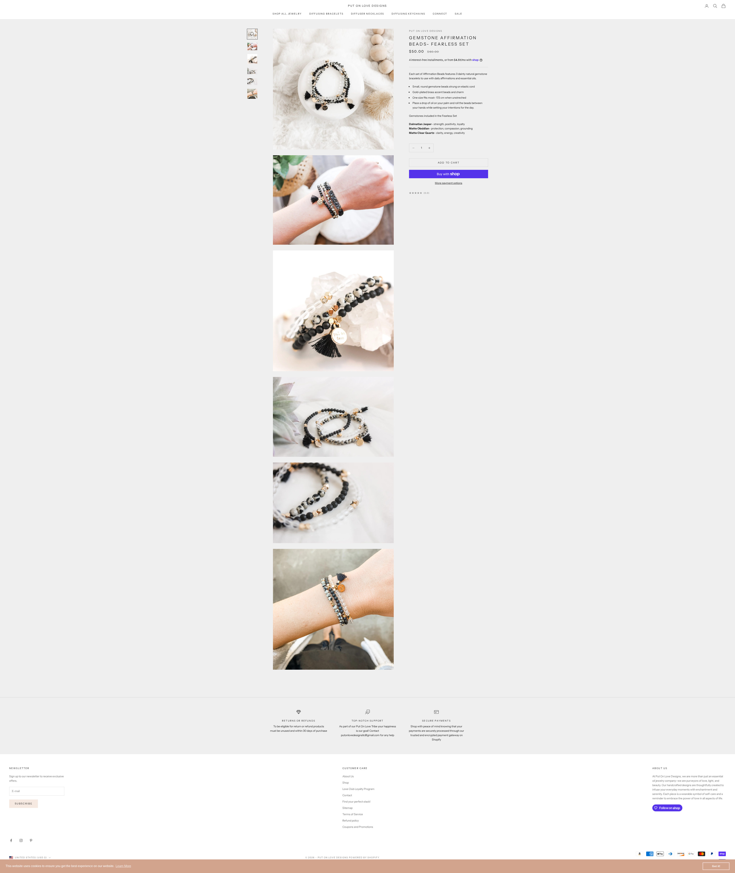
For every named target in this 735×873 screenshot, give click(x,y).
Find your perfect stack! (356, 801)
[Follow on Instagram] (21, 840)
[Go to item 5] (252, 81)
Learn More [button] (123, 866)
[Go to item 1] (252, 34)
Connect (440, 13)
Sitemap (347, 808)
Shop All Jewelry (287, 13)
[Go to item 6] (252, 93)
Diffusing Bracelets (326, 13)
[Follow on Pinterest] (31, 840)
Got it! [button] (716, 866)
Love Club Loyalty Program (358, 789)
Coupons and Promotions (357, 827)
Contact (347, 795)
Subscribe (23, 803)
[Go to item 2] (252, 47)
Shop (345, 782)
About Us (348, 776)
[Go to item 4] (252, 71)
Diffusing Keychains (408, 13)
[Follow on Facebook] (11, 840)
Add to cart (449, 162)
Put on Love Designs (425, 30)
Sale (458, 13)
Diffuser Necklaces (367, 13)
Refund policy (350, 820)
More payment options (448, 183)
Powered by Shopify (364, 857)
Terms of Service (352, 814)
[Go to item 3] (252, 59)
